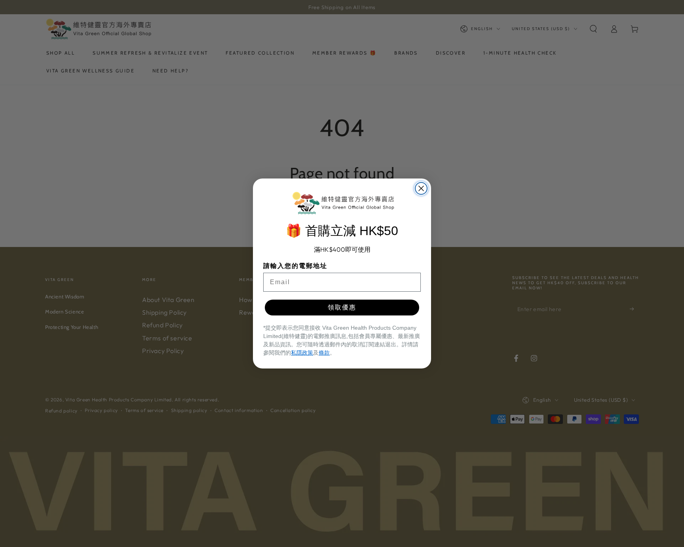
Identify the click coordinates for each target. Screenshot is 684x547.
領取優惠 (342, 307)
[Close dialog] (421, 188)
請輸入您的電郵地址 (295, 265)
